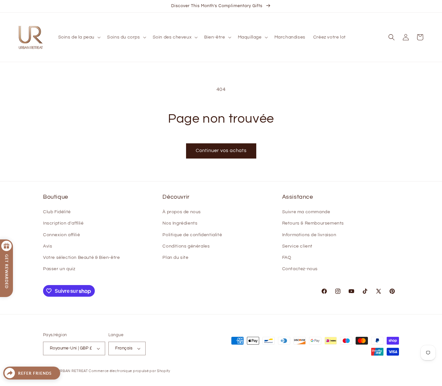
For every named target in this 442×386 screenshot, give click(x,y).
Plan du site (175, 257)
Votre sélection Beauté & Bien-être (81, 257)
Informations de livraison (309, 235)
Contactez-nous (300, 269)
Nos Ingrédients (179, 223)
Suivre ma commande (306, 212)
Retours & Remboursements (313, 223)
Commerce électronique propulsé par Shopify (129, 371)
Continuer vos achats (221, 150)
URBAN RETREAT (73, 371)
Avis (47, 246)
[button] (79, 37)
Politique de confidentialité (192, 235)
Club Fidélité (57, 212)
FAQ (287, 257)
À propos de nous (181, 212)
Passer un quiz (59, 269)
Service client (297, 246)
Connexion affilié (61, 235)
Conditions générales (186, 246)
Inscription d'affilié (63, 223)
